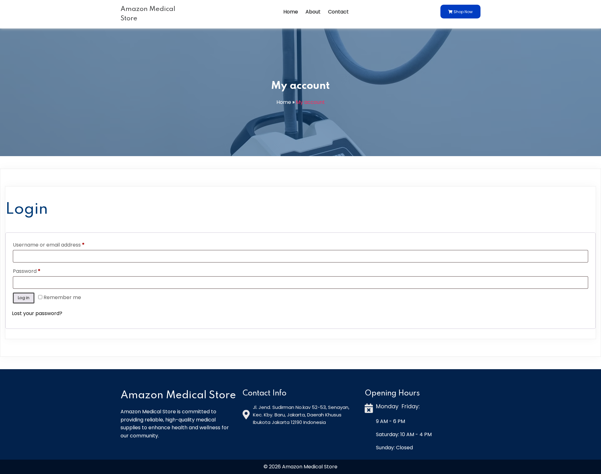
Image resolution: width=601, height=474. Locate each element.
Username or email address (59, 244)
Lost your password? (37, 313)
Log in (23, 297)
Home (283, 102)
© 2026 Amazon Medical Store (300, 466)
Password (37, 271)
